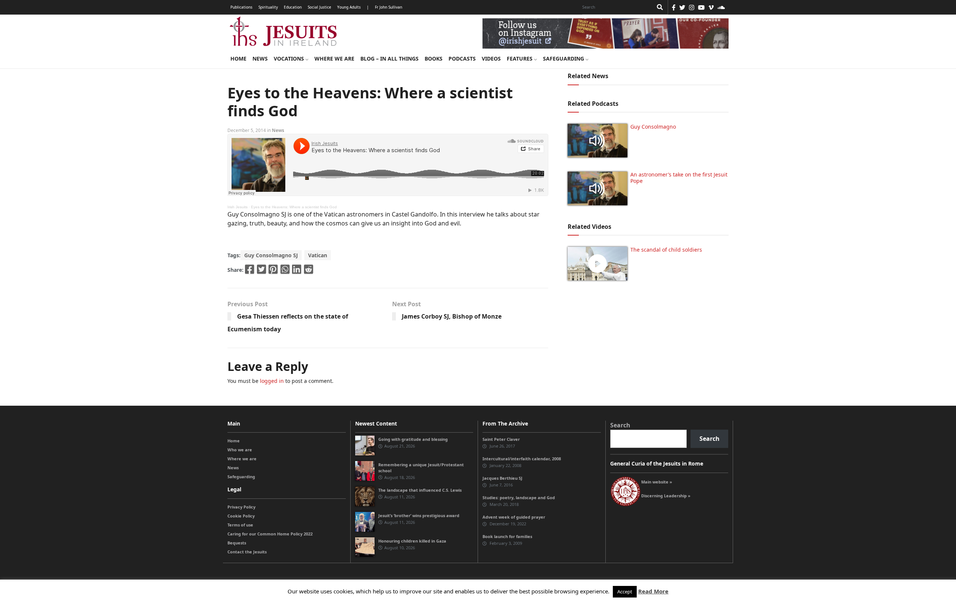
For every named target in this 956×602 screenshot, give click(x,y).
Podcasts (462, 58)
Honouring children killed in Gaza (412, 541)
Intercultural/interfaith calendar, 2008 (521, 458)
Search (620, 425)
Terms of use (240, 525)
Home (238, 58)
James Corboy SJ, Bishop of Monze (452, 316)
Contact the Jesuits (247, 552)
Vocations (289, 58)
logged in (272, 380)
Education (293, 7)
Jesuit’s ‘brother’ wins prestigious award (418, 515)
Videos (491, 58)
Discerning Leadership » (665, 495)
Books (434, 58)
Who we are (239, 449)
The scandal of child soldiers (666, 249)
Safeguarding (564, 58)
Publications (241, 7)
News (260, 58)
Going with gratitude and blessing (413, 439)
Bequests (236, 543)
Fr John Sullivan (388, 7)
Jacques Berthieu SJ (502, 478)
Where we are (334, 58)
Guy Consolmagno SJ (271, 255)
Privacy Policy (241, 507)
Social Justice (319, 7)
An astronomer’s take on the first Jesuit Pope (678, 177)
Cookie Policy (241, 516)
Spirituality (268, 7)
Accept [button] (624, 591)
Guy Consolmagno (653, 126)
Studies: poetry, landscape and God (518, 497)
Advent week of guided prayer (513, 517)
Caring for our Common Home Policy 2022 (270, 534)
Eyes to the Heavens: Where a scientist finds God (294, 207)
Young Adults (349, 7)
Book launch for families (507, 536)
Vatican (317, 255)
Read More (653, 591)
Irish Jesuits (237, 207)
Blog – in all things (389, 58)
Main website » (656, 482)
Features (520, 58)
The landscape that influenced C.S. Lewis (420, 490)
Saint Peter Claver (501, 439)
